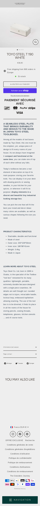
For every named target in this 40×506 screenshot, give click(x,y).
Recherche (30, 440)
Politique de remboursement (20, 463)
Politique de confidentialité (20, 458)
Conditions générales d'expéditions (20, 449)
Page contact (7, 354)
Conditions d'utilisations (20, 467)
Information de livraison (11, 347)
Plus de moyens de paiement (20, 95)
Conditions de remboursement (20, 471)
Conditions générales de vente (20, 445)
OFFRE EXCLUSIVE (14, 440)
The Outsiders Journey (20, 476)
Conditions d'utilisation (20, 454)
